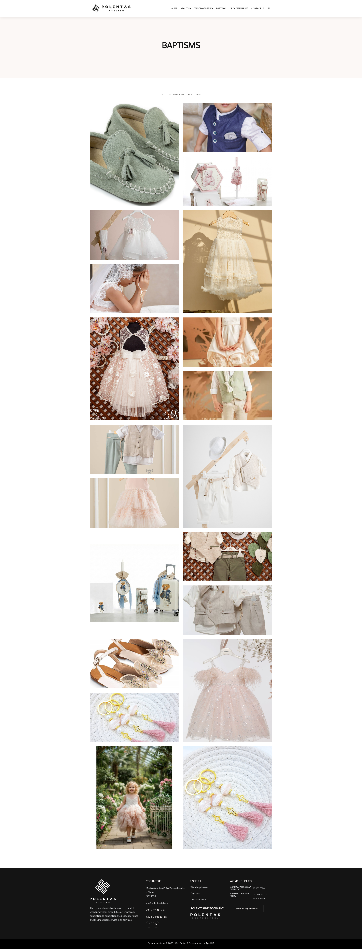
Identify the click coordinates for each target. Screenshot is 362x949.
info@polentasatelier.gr (157, 903)
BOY (190, 94)
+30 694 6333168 (156, 916)
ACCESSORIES (176, 94)
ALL (163, 94)
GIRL (198, 94)
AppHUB (210, 943)
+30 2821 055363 (156, 910)
